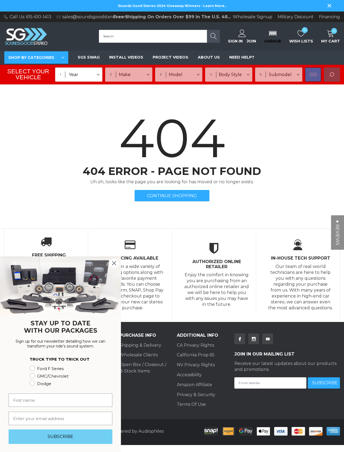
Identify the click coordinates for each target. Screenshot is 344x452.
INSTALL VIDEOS (126, 57)
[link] (239, 338)
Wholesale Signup (252, 17)
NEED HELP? (241, 57)
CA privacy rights (195, 345)
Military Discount (296, 17)
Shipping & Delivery (140, 345)
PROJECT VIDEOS (170, 57)
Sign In (235, 41)
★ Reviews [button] (337, 232)
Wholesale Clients (138, 354)
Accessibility (189, 374)
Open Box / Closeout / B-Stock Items (142, 368)
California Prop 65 (195, 354)
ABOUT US (209, 57)
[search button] (213, 36)
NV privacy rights (196, 364)
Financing (329, 17)
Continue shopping (172, 195)
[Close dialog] (114, 263)
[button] (272, 36)
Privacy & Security (196, 394)
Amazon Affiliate (194, 384)
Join (251, 41)
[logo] (26, 36)
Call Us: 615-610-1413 (30, 16)
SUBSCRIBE (60, 436)
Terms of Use (191, 404)
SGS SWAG (89, 57)
